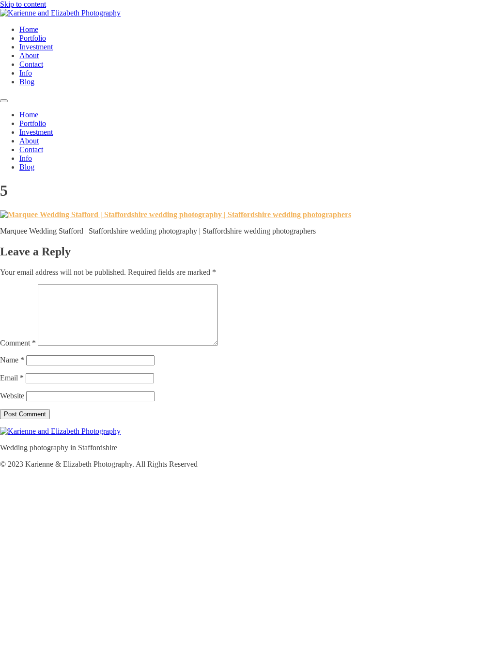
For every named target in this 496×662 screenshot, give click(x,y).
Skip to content (23, 4)
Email (12, 378)
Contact (31, 64)
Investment (36, 47)
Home (28, 29)
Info (25, 73)
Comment (18, 343)
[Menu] (4, 100)
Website (12, 396)
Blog (26, 82)
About (29, 55)
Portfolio (32, 38)
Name (12, 360)
